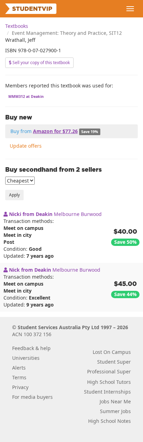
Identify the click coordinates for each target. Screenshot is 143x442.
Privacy (20, 387)
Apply (14, 195)
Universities (26, 358)
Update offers (26, 145)
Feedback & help (31, 348)
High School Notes (109, 421)
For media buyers (32, 397)
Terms (19, 377)
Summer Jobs (115, 411)
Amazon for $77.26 (55, 131)
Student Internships (107, 391)
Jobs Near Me (115, 401)
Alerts (19, 367)
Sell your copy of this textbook (40, 62)
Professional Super (109, 371)
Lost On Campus (112, 352)
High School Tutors (109, 382)
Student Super (114, 361)
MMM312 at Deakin (26, 96)
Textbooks (16, 26)
